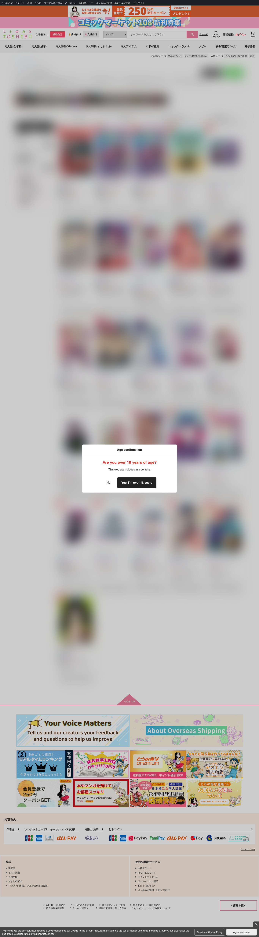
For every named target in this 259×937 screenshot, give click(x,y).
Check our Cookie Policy (209, 932)
